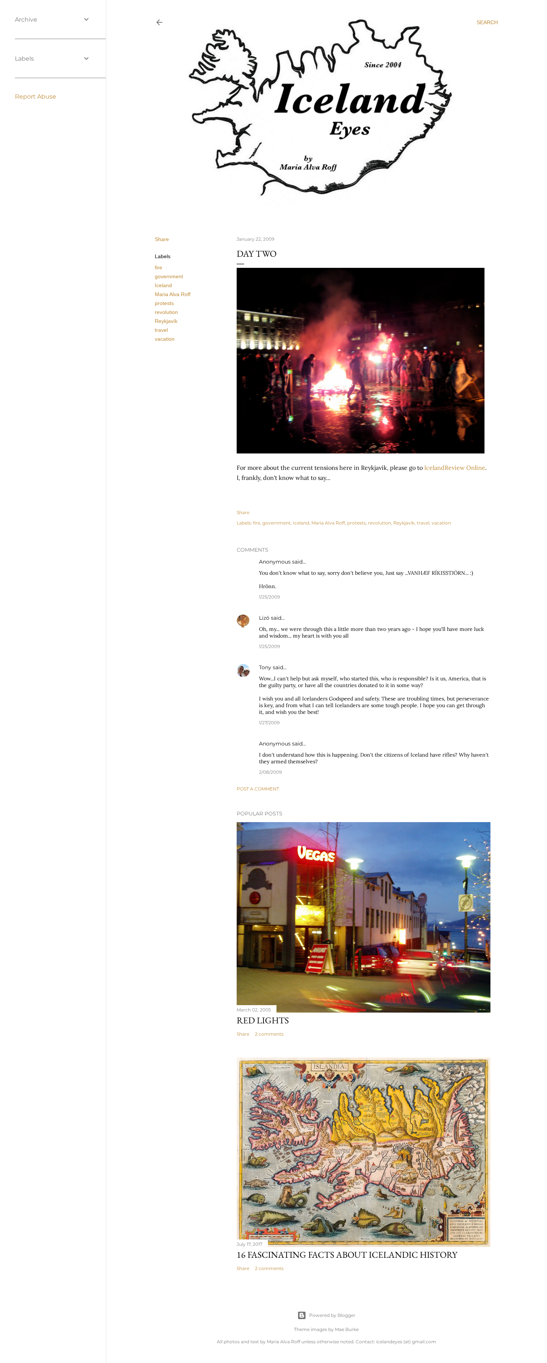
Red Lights (263, 1020)
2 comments (269, 1034)
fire (158, 267)
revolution (166, 312)
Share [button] (162, 239)
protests (164, 303)
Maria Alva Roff (173, 294)
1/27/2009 (269, 722)
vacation (165, 339)
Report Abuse (35, 96)
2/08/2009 (270, 772)
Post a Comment (258, 789)
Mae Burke (347, 1329)
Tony (265, 667)
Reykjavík (166, 321)
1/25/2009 (269, 597)
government (169, 276)
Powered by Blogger (332, 1315)
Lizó (264, 618)
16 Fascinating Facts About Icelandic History (347, 1254)
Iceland (163, 285)
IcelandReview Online (454, 467)
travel (161, 330)
